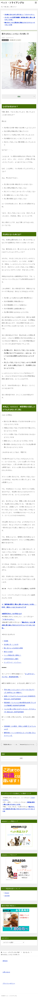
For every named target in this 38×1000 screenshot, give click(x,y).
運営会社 (5, 961)
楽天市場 (7, 895)
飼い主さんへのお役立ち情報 (13, 648)
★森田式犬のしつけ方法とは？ (12, 613)
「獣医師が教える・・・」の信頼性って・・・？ (11, 744)
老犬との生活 (8, 651)
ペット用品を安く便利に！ (12, 655)
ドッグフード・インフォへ (12, 662)
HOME (6, 641)
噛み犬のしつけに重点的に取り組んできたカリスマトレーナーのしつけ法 (19, 809)
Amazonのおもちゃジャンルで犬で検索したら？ (28, 744)
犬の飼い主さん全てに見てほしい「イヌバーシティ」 (20, 14)
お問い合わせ (6, 972)
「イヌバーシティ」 (8, 619)
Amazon (7, 893)
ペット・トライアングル (12, 2)
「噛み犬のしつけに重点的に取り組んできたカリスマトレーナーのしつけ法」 (18, 625)
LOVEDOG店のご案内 (11, 659)
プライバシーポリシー (9, 983)
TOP (11, 952)
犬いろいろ (5, 40)
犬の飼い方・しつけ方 (15, 40)
